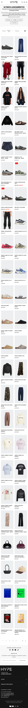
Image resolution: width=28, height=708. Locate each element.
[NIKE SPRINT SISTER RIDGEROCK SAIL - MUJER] (21, 121)
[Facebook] (13, 650)
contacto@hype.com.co (9, 694)
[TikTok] (18, 650)
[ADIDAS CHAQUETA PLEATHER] (21, 494)
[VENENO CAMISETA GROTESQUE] (7, 96)
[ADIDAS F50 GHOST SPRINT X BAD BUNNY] (7, 45)
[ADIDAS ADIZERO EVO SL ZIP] (21, 220)
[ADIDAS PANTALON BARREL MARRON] (7, 419)
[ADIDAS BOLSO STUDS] (7, 570)
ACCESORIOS (14, 22)
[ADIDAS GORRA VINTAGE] (21, 570)
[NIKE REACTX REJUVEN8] (21, 196)
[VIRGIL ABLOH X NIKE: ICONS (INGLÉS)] (21, 594)
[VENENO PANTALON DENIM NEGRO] (21, 70)
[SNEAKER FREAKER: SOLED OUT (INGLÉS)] (7, 619)
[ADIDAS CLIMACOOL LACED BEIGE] (21, 244)
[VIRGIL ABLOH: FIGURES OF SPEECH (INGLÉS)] (7, 594)
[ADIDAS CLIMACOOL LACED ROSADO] (7, 244)
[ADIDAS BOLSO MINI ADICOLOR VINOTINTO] (21, 545)
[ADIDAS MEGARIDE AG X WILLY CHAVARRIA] (7, 171)
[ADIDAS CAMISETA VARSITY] (7, 444)
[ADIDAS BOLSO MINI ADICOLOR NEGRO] (7, 545)
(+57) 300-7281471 (10, 693)
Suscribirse (23, 660)
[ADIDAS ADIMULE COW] (21, 345)
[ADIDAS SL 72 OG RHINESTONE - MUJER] (21, 146)
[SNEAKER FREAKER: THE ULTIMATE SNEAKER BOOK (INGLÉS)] (21, 619)
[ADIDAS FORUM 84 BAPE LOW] (21, 171)
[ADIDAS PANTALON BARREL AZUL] (21, 394)
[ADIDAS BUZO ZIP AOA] (21, 419)
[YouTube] (15, 650)
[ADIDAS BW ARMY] (7, 294)
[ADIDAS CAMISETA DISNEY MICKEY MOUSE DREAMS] (21, 469)
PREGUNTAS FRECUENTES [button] (7, 684)
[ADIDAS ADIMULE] (21, 319)
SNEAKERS (8, 20)
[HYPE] (6, 669)
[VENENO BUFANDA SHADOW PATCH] (21, 96)
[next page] (25, 641)
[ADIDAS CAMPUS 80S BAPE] (7, 196)
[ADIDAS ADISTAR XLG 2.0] (21, 269)
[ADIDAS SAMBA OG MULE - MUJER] (21, 294)
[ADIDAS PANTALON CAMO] (21, 369)
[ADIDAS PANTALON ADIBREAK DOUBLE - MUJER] (21, 519)
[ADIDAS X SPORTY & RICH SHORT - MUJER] (7, 146)
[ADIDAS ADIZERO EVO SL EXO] (7, 269)
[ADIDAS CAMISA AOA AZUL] (7, 469)
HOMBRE (15, 20)
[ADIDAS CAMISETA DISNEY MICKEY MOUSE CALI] (7, 494)
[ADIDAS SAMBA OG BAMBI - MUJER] (7, 319)
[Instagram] (10, 650)
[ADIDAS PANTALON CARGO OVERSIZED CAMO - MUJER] (7, 519)
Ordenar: (6, 31)
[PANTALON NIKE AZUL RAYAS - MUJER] (21, 45)
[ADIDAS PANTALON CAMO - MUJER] (7, 394)
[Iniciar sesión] (24, 2)
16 (22, 640)
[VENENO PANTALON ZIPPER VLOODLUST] (7, 70)
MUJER (20, 20)
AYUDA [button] (2, 679)
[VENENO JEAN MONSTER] (7, 220)
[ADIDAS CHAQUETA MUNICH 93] (7, 369)
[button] (2, 2)
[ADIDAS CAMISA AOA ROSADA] (21, 444)
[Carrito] (26, 2)
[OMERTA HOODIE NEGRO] (7, 121)
